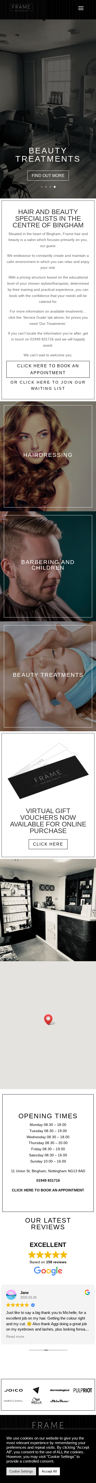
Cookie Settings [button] (21, 1471)
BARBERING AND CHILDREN (48, 565)
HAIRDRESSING (48, 455)
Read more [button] (15, 1336)
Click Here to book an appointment (48, 369)
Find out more (48, 175)
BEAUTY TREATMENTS (48, 154)
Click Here (48, 844)
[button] (50, 1019)
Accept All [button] (49, 1471)
